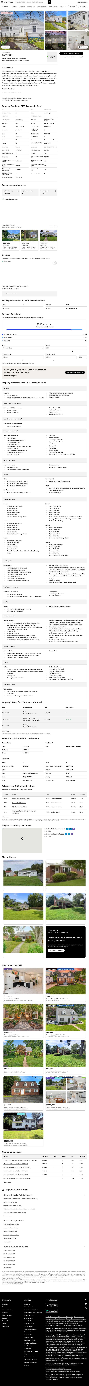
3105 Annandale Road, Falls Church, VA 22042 (16, 1178)
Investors (5, 1312)
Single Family (19, 119)
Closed (17, 110)
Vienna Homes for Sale (9, 1238)
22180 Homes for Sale (9, 1257)
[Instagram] (86, 1299)
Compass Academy (30, 1332)
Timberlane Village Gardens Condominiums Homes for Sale (19, 1209)
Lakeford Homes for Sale (10, 1202)
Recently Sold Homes (30, 1362)
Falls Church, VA (20, 60)
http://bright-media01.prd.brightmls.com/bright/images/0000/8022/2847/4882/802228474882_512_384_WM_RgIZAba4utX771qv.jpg (67, 567)
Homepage (5, 258)
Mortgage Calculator (30, 1329)
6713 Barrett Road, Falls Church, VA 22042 (15, 1174)
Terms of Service (79, 1317)
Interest (47, 345)
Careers (4, 1318)
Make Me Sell (28, 1321)
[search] (49, 2)
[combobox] (31, 2)
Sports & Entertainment (31, 1351)
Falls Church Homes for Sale (11, 1224)
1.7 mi (81, 807)
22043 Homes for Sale (9, 1254)
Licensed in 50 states (52, 1379)
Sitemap (26, 1365)
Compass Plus (28, 1335)
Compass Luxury (29, 1323)
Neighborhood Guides (30, 1343)
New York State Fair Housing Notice (55, 1368)
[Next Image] (17, 235)
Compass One (28, 1318)
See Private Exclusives (56, 950)
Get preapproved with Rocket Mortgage (71, 57)
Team (3, 1307)
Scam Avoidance (60, 1319)
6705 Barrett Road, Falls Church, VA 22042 (15, 1171)
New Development (29, 1346)
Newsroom (5, 1326)
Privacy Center (50, 1319)
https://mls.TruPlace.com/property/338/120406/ (63, 641)
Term (3, 345)
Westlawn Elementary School (21, 798)
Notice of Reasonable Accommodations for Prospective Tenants (63, 1371)
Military (26, 1354)
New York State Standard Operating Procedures (58, 1369)
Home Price (5, 354)
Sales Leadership (7, 1310)
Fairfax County (20, 126)
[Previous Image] (4, 235)
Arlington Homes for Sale (10, 1231)
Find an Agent (28, 1326)
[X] (86, 1307)
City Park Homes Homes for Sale (12, 1205)
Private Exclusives (29, 1307)
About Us (5, 1304)
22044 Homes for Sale (9, 1264)
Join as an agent (7, 1315)
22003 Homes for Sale (9, 1250)
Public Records (53, 6)
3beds (4, 58)
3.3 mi (81, 812)
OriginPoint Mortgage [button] (23, 317)
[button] (2, 2)
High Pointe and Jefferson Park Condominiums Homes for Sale (20, 1198)
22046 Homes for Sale (9, 1260)
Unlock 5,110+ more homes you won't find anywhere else (65, 939)
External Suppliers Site (30, 1360)
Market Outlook (28, 1315)
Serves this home (56, 798)
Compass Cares (28, 1337)
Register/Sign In (82, 2)
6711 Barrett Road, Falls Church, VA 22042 (15, 1164)
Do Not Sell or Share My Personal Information (59, 1317)
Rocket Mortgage (37, 317)
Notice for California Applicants (69, 1321)
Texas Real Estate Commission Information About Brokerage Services (64, 1363)
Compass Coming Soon (31, 1310)
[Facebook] (86, 1303)
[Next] (86, 30)
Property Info (31, 6)
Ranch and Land (29, 1357)
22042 (27, 60)
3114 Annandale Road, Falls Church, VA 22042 (16, 1167)
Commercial (27, 1348)
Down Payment (50, 354)
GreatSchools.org (29, 819)
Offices (4, 1323)
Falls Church (25, 258)
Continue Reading (7, 89)
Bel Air (31, 258)
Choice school (55, 812)
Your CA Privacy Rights (71, 1323)
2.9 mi (81, 803)
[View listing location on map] (52, 57)
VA (10, 258)
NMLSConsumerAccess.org (74, 1377)
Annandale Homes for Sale (10, 1228)
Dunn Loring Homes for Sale (11, 1235)
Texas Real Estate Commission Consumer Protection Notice (62, 1365)
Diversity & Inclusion (30, 1340)
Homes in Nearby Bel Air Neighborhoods (18, 1195)
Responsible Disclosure (73, 1319)
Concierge (27, 1304)
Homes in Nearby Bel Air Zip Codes (16, 1247)
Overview (14, 6)
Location (22, 6)
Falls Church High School (19, 807)
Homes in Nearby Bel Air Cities (14, 1221)
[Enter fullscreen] (55, 263)
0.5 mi (81, 798)
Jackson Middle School (19, 803)
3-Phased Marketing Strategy (33, 1312)
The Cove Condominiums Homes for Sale (14, 1212)
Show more (7, 1216)
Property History (41, 6)
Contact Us (5, 1321)
